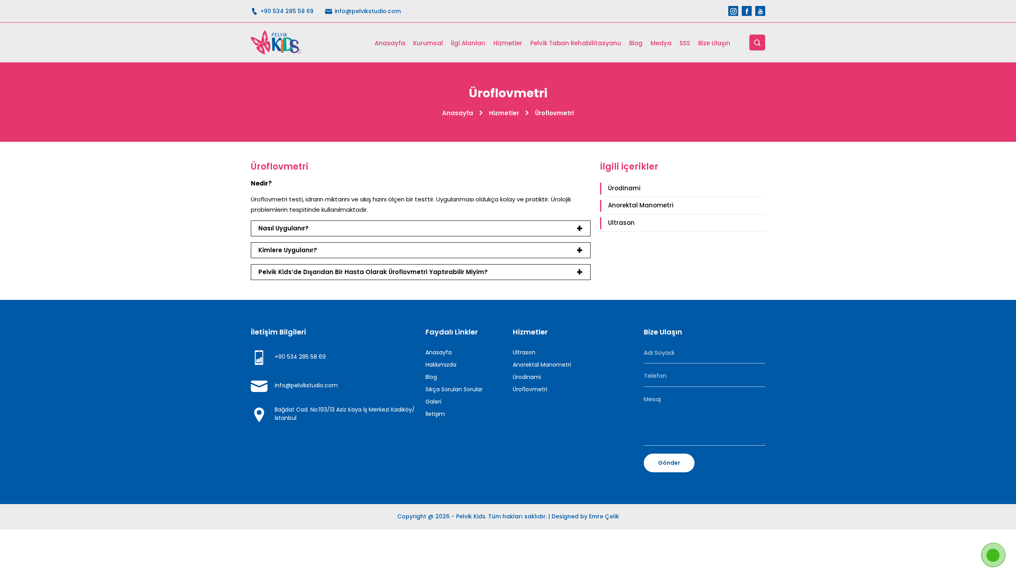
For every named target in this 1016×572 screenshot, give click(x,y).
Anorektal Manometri (640, 205)
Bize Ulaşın (714, 43)
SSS (684, 43)
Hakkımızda (440, 365)
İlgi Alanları (468, 43)
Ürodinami (624, 188)
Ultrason (621, 222)
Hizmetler (507, 43)
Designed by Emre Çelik (585, 516)
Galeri (433, 402)
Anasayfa (390, 43)
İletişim (435, 414)
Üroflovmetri (530, 389)
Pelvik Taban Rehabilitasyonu (575, 43)
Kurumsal (428, 43)
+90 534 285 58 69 (286, 11)
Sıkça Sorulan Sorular (454, 389)
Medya (661, 43)
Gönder (669, 463)
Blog (636, 43)
